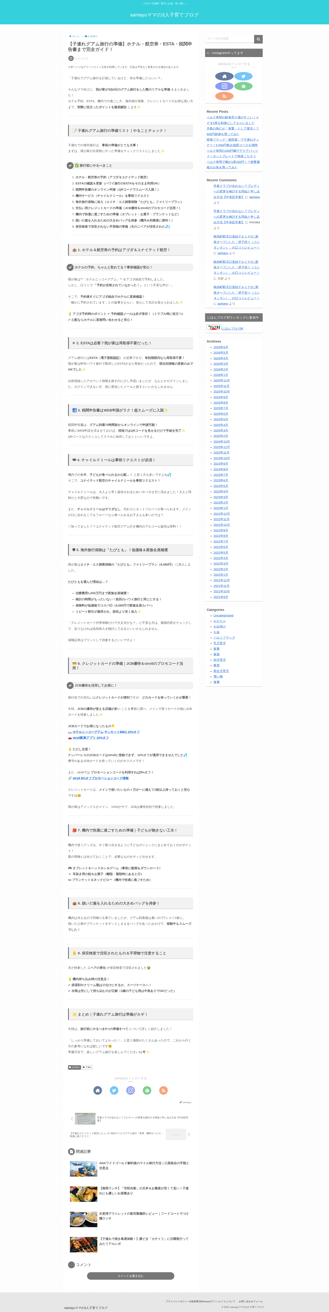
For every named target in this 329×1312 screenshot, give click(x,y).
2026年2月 (221, 369)
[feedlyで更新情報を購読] (147, 1090)
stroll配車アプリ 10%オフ (91, 737)
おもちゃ (220, 621)
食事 (217, 682)
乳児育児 (220, 643)
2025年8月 (221, 402)
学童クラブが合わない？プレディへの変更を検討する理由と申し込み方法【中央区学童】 (237, 191)
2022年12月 (222, 513)
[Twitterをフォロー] (114, 1090)
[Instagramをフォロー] (130, 1090)
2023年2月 (221, 502)
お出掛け (76, 1067)
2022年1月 (221, 574)
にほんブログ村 (232, 328)
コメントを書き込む (131, 1276)
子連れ (89, 1067)
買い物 (218, 676)
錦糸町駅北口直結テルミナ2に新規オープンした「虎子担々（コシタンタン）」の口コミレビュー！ (237, 242)
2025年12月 (222, 380)
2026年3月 (221, 364)
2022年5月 (221, 552)
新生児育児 (221, 671)
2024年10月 (222, 441)
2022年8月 (221, 536)
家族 (217, 654)
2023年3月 (221, 497)
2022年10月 (222, 525)
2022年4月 (221, 558)
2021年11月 (222, 586)
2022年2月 (221, 569)
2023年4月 (221, 491)
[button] (258, 39)
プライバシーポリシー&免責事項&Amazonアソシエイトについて (200, 1301)
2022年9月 (221, 530)
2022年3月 (221, 564)
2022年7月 (221, 541)
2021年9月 (221, 597)
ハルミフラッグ (224, 637)
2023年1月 (221, 508)
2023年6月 (221, 480)
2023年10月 (222, 458)
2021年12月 (222, 580)
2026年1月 (221, 375)
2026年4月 (221, 358)
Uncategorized (223, 615)
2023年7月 (221, 475)
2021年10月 (222, 591)
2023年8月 (221, 469)
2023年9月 (221, 463)
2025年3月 (221, 430)
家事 (217, 649)
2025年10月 (222, 391)
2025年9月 (221, 397)
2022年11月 (222, 519)
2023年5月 (221, 486)
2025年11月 (222, 386)
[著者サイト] (97, 1090)
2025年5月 (221, 419)
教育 (217, 665)
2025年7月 (221, 408)
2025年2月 (221, 436)
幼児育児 (220, 660)
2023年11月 (222, 452)
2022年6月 (221, 547)
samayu (254, 197)
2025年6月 (221, 414)
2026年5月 (221, 353)
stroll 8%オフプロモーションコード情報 (101, 778)
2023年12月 (222, 447)
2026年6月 (221, 347)
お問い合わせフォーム (251, 1301)
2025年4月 (221, 425)
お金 (217, 632)
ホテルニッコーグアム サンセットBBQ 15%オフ (106, 732)
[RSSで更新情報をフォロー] (163, 1090)
